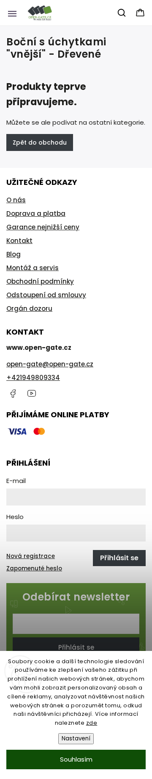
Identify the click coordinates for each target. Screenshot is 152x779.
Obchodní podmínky (40, 281)
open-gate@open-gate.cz (49, 364)
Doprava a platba (35, 213)
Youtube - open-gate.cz (31, 393)
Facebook (12, 393)
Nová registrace (30, 556)
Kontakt (19, 240)
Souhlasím (76, 759)
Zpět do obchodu (40, 142)
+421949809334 (33, 377)
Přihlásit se (76, 647)
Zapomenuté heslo (34, 568)
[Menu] (12, 12)
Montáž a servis (32, 267)
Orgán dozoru (29, 308)
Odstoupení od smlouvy (46, 294)
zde (92, 723)
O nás (16, 199)
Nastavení (76, 738)
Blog (13, 254)
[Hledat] (122, 12)
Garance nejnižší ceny (42, 227)
